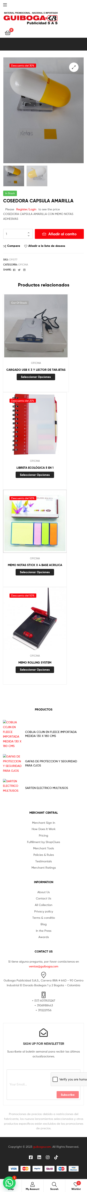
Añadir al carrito (62, 234)
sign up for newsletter (43, 1043)
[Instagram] (48, 1157)
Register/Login (26, 209)
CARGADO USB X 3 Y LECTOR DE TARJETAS (35, 370)
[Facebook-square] (31, 1157)
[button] (74, 67)
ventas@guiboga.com (43, 966)
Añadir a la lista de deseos (46, 246)
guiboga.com (42, 1146)
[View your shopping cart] (8, 32)
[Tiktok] (56, 1157)
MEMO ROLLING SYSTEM (34, 662)
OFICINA (23, 264)
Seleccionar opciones (36, 377)
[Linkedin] (39, 1157)
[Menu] (8, 4)
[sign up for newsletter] (43, 1032)
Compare (13, 246)
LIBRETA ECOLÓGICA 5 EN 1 (34, 468)
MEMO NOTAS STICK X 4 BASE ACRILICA (35, 565)
